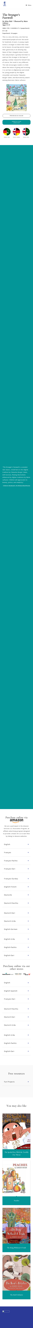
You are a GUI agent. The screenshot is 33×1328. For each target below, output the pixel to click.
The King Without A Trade (16, 1248)
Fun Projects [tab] (9, 1082)
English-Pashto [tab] (10, 947)
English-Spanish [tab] (10, 991)
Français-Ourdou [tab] (11, 879)
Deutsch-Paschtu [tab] (11, 903)
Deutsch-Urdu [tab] (10, 921)
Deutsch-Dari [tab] (9, 913)
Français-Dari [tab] (9, 869)
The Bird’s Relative (16, 1295)
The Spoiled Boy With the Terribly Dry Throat (16, 1153)
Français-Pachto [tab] (11, 861)
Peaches (16, 1201)
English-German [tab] (10, 929)
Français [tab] (7, 852)
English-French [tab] (10, 887)
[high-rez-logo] (4, 3)
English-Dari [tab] (9, 955)
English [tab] (7, 844)
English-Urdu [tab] (9, 939)
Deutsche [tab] (8, 895)
